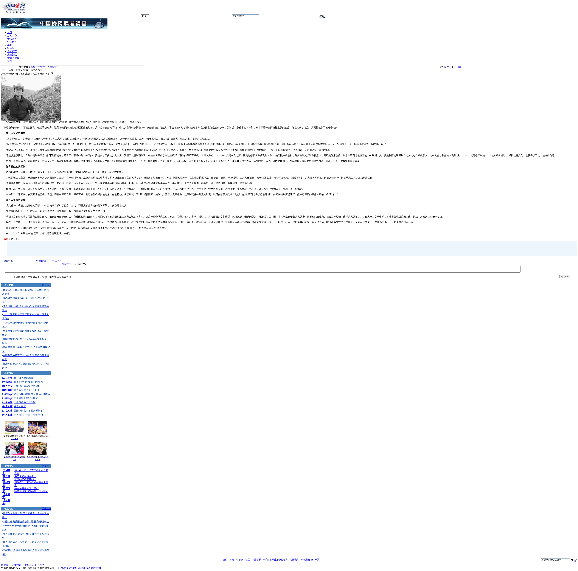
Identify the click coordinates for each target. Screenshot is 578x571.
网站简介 (6, 565)
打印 (459, 67)
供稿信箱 (28, 565)
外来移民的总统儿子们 (26, 488)
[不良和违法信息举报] (89, 568)
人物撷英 (52, 67)
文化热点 (7, 382)
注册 (69, 264)
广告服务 (40, 565)
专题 (9, 61)
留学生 (10, 48)
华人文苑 (7, 386)
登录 (64, 264)
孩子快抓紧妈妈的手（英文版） (31, 491)
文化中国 (7, 402)
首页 (9, 32)
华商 (9, 45)
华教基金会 (13, 57)
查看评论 (41, 260)
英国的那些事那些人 (25, 479)
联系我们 (17, 565)
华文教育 (12, 51)
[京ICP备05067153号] (66, 568)
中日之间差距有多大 (25, 476)
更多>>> (46, 285)
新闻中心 (12, 35)
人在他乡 (7, 378)
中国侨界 (12, 42)
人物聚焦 (12, 54)
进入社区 (57, 260)
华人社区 (12, 38)
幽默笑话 (7, 390)
